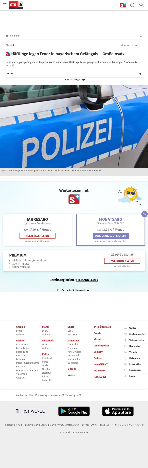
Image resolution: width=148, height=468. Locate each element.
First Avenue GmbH (78, 432)
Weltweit (20, 334)
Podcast (98, 358)
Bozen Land (22, 351)
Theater (46, 369)
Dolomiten (134, 358)
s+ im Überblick (102, 327)
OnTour (72, 369)
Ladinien (20, 359)
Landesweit (22, 344)
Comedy (98, 351)
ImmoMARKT (101, 364)
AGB (20, 425)
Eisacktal (21, 355)
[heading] (74, 53)
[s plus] (123, 5)
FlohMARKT (100, 376)
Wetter (132, 328)
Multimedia (74, 359)
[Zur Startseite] (7, 35)
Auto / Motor (74, 351)
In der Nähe (135, 364)
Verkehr (133, 352)
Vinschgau (21, 374)
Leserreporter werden (49, 395)
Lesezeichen (135, 370)
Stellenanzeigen (137, 334)
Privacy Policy (31, 425)
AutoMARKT (100, 370)
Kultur (45, 354)
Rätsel (97, 339)
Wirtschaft (48, 340)
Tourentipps (71, 395)
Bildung (46, 376)
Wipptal (20, 377)
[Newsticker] (132, 5)
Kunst (45, 361)
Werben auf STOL (25, 395)
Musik (45, 365)
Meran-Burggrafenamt (27, 362)
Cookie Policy (47, 425)
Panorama (73, 340)
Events (97, 333)
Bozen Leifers (23, 348)
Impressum (10, 425)
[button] (141, 35)
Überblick (47, 358)
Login (132, 376)
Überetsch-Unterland (27, 370)
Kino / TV (46, 380)
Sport (71, 327)
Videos (71, 375)
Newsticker (134, 346)
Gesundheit (74, 355)
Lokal (19, 330)
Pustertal (21, 366)
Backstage (73, 362)
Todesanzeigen (136, 340)
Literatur (46, 372)
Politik (45, 327)
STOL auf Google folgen (76, 79)
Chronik (16, 35)
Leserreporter (101, 345)
